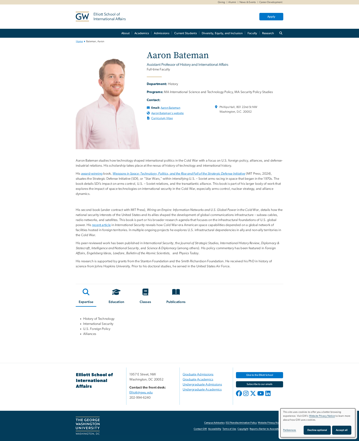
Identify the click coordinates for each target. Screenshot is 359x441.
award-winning (91, 173)
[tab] (86, 297)
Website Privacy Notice (270, 423)
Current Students (185, 33)
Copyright (242, 429)
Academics (141, 33)
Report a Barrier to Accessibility (266, 429)
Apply (271, 16)
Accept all (342, 430)
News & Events (248, 2)
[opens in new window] (239, 396)
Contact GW (200, 429)
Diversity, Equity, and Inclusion (222, 33)
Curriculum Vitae (162, 118)
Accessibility (214, 429)
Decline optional (317, 430)
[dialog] (317, 422)
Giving (221, 2)
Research (268, 33)
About (125, 33)
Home (79, 41)
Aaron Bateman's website (167, 113)
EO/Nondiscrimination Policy (241, 423)
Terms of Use (229, 429)
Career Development (271, 2)
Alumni (232, 2)
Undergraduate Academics (202, 389)
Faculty (252, 33)
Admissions (161, 33)
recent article (101, 225)
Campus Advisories (214, 423)
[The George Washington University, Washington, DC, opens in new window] (88, 426)
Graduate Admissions (198, 374)
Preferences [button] (289, 430)
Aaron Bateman (170, 107)
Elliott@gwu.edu (141, 392)
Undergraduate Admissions (202, 384)
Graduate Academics (198, 379)
